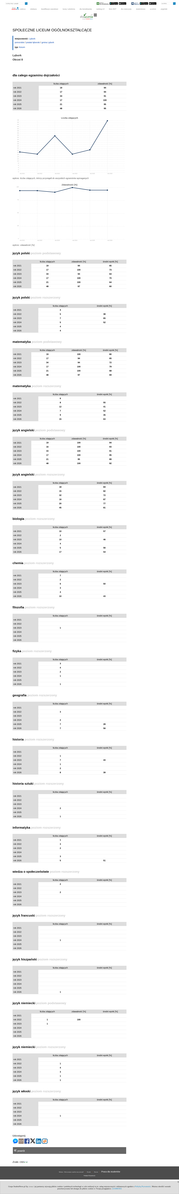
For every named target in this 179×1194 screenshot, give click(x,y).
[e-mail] (21, 1142)
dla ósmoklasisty (86, 9)
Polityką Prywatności (143, 1186)
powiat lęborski (33, 42)
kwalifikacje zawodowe (49, 9)
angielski (164, 9)
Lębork (32, 39)
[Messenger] (15, 1142)
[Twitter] (32, 1142)
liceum (22, 47)
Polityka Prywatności (89, 1175)
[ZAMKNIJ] (117, 1189)
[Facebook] (27, 1142)
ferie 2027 (112, 9)
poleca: (23, 9)
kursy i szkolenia (69, 9)
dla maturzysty (126, 9)
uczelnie (153, 9)
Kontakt (89, 1172)
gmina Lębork (48, 42)
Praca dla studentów (110, 1172)
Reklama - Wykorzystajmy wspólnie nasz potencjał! (71, 1172)
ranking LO (100, 9)
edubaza (33, 9)
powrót (19, 1150)
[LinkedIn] (38, 1142)
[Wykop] (45, 1142)
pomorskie (19, 42)
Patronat (96, 1172)
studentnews (140, 9)
